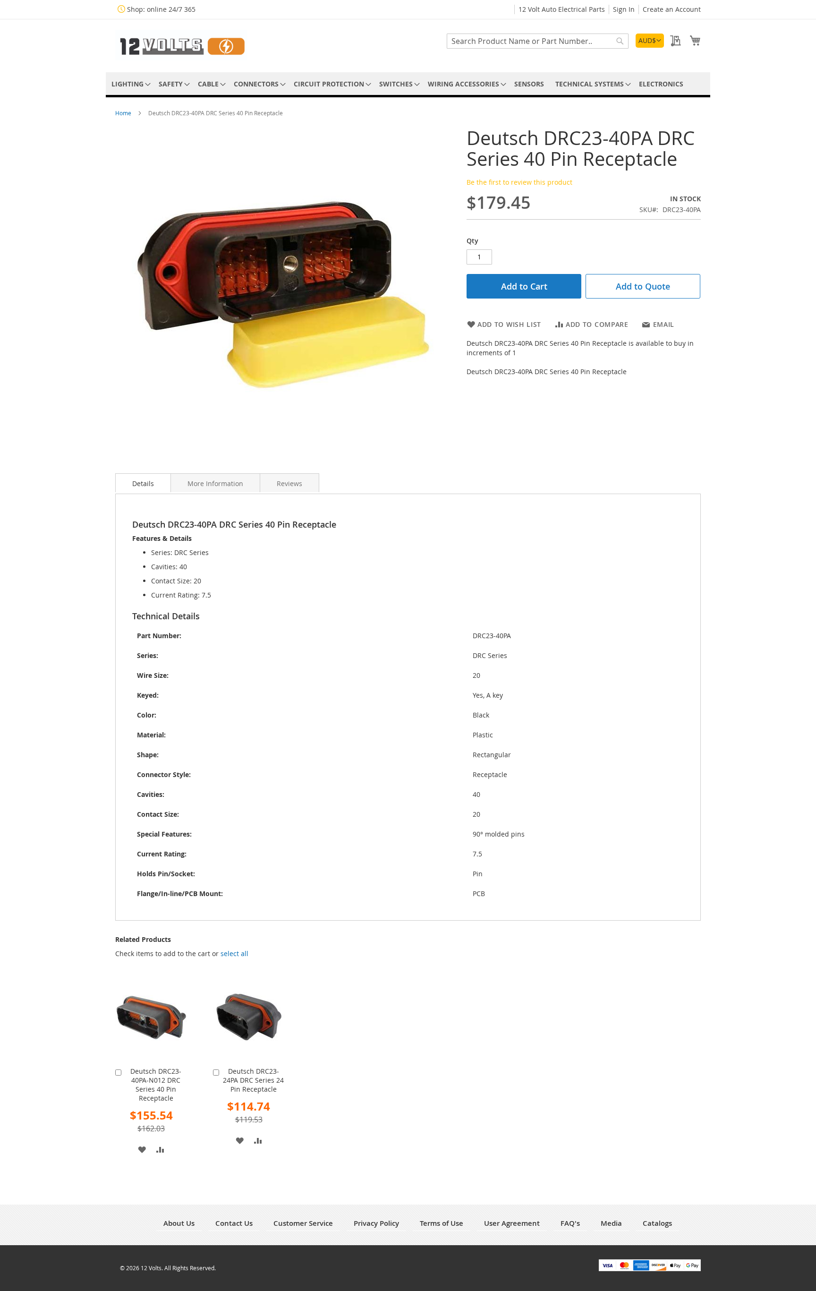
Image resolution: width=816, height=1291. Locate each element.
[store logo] (181, 45)
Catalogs (657, 1223)
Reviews (289, 483)
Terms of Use (441, 1223)
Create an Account (672, 9)
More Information (215, 483)
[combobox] (538, 41)
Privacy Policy (376, 1223)
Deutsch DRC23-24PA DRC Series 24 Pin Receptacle (253, 1080)
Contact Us (234, 1223)
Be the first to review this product (519, 182)
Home (124, 113)
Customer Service (303, 1223)
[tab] (143, 482)
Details (143, 483)
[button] (650, 41)
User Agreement (512, 1223)
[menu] (408, 84)
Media (611, 1223)
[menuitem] (129, 84)
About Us (179, 1223)
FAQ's (570, 1223)
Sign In (624, 9)
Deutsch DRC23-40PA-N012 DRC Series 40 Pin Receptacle (155, 1085)
